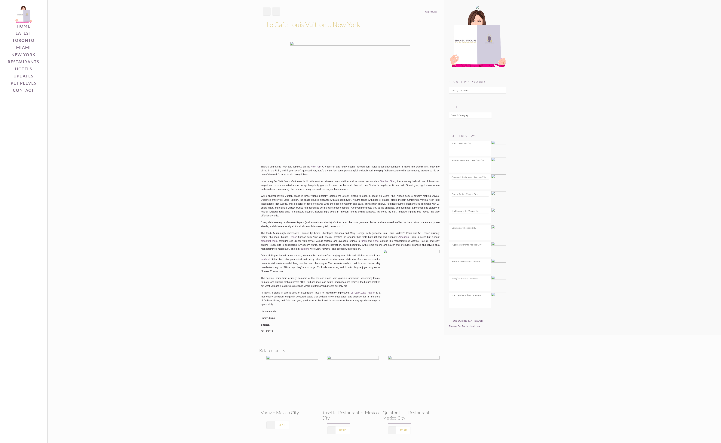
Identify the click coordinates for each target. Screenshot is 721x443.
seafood (265, 259)
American (403, 237)
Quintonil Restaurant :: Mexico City (411, 415)
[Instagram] (29, 436)
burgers (305, 248)
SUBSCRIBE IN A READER (468, 320)
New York (316, 166)
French (293, 237)
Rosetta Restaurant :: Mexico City (350, 415)
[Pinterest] (24, 436)
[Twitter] (18, 436)
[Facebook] (12, 436)
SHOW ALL (431, 12)
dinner (376, 241)
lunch (364, 241)
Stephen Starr (387, 181)
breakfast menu (269, 241)
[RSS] (35, 436)
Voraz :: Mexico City (280, 412)
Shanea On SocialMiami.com (464, 326)
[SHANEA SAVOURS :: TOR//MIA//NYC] (23, 11)
